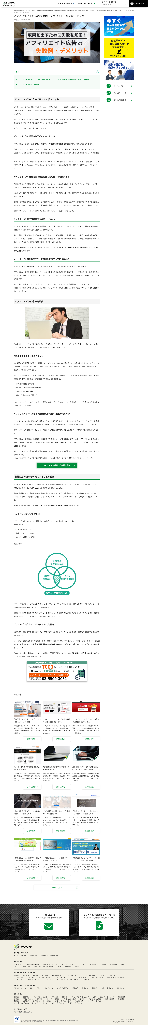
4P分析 (82, 999)
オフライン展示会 (62, 988)
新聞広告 (75, 988)
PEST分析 (26, 997)
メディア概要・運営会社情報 (23, 1012)
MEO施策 (26, 975)
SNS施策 (35, 975)
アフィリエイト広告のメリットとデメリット (34, 79)
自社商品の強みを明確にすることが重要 (74, 79)
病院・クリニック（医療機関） (44, 966)
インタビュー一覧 (119, 93)
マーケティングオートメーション (67, 979)
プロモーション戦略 (94, 999)
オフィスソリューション (69, 964)
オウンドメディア (91, 975)
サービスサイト (48, 979)
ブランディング (28, 999)
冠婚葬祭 (68, 966)
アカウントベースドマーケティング (53, 1003)
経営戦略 (16, 997)
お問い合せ (140, 3)
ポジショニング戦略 (69, 999)
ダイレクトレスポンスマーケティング (26, 1003)
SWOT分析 (55, 997)
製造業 (104, 964)
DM (31, 988)
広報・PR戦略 (109, 999)
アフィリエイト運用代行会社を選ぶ (55, 465)
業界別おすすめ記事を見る (49, 956)
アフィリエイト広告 (96, 977)
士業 (15, 966)
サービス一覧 (118, 86)
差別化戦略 (121, 997)
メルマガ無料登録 (119, 100)
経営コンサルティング (50, 964)
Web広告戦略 (79, 1001)
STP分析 (39, 999)
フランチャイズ (93, 964)
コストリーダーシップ (107, 997)
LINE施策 (45, 975)
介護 (59, 966)
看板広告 (85, 988)
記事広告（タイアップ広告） (116, 977)
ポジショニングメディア (109, 975)
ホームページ (18, 979)
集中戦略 (16, 999)
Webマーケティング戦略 (63, 1001)
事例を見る (33, 956)
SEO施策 (16, 975)
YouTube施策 (56, 975)
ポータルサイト (18, 977)
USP (94, 997)
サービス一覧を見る (20, 956)
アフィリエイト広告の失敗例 (28, 84)
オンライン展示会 (44, 977)
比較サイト (31, 977)
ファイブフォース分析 (40, 997)
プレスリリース (87, 979)
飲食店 (77, 966)
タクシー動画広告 (107, 988)
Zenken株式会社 (129, 1020)
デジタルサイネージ (20, 988)
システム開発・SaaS (32, 964)
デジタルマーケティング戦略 (42, 1001)
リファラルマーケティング (62, 977)
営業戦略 (121, 999)
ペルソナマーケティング (95, 1001)
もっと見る (57, 887)
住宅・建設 (113, 964)
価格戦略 (26, 1001)
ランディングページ (32, 979)
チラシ (38, 988)
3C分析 (64, 997)
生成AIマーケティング (75, 1003)
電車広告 (94, 988)
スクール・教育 (25, 966)
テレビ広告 (120, 988)
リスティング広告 (80, 977)
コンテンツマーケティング (73, 975)
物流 (122, 964)
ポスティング (49, 988)
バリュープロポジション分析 (80, 997)
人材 (82, 964)
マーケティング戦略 (53, 999)
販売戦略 (16, 1001)
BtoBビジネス (18, 964)
